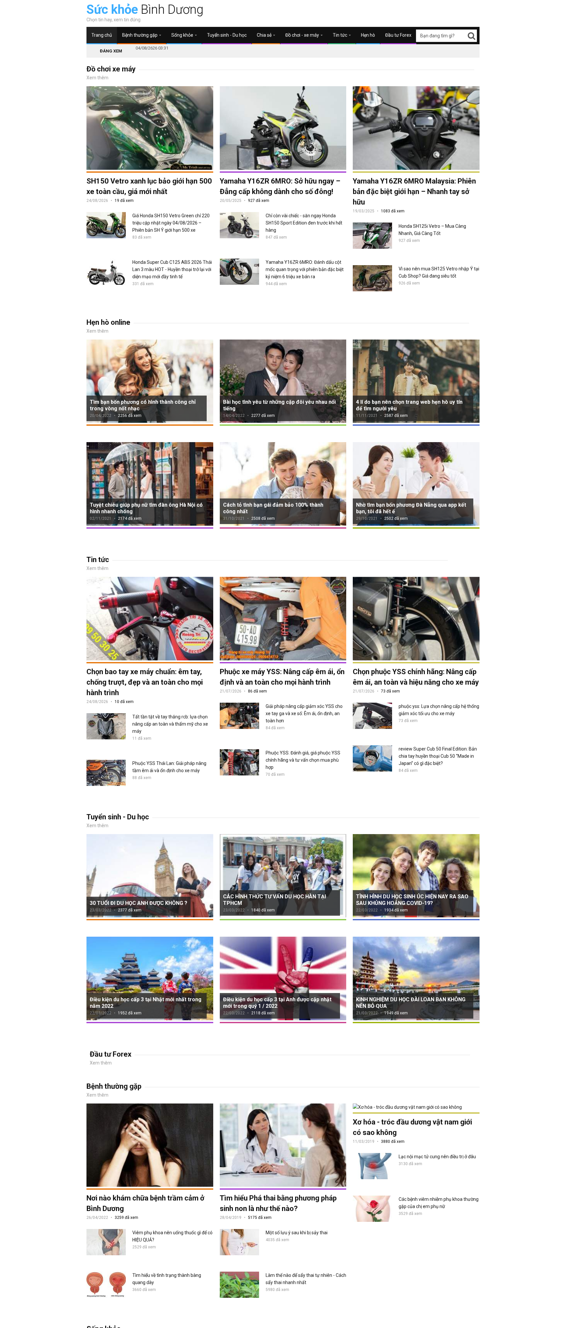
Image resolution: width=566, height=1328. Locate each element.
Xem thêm (97, 77)
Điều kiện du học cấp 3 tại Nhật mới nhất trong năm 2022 (145, 1002)
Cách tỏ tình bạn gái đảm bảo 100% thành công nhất (273, 508)
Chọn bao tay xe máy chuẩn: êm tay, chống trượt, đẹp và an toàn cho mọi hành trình (144, 682)
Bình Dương (144, 9)
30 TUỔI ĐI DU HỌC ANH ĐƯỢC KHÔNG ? (138, 903)
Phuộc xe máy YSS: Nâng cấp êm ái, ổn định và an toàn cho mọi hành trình (282, 677)
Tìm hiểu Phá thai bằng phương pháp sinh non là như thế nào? (278, 1203)
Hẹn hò (368, 35)
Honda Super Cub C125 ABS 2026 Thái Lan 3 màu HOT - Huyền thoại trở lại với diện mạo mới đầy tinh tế (172, 269)
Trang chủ (101, 35)
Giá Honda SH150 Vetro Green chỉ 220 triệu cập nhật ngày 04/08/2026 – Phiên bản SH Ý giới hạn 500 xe (171, 223)
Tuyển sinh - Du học (227, 35)
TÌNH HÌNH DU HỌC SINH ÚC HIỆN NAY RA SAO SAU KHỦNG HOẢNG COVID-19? (412, 899)
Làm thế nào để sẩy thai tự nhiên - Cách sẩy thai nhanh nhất (306, 1279)
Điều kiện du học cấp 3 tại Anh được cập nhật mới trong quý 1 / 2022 (277, 1002)
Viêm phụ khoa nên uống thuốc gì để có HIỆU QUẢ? (172, 1236)
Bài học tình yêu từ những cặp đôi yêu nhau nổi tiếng (279, 405)
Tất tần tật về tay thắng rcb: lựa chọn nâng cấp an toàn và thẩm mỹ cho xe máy (170, 724)
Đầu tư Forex (398, 35)
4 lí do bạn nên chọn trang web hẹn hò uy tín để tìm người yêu (409, 405)
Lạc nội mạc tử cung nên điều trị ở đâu (437, 1156)
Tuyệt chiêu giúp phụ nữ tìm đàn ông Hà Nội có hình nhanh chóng (146, 508)
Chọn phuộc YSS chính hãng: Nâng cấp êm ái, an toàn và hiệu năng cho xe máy (416, 677)
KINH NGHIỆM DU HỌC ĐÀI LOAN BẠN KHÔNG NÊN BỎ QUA (410, 1002)
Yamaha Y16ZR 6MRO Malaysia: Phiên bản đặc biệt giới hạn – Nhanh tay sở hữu (414, 191)
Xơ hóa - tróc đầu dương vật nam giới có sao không (412, 1127)
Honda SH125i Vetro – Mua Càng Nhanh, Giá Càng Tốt (432, 230)
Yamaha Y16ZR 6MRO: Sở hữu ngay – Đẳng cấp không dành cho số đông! (280, 186)
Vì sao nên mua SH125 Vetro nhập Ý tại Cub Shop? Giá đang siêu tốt (439, 272)
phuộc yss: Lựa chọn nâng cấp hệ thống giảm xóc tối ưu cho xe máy (439, 710)
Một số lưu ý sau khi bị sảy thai (297, 1232)
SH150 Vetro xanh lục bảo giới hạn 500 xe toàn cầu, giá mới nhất (149, 186)
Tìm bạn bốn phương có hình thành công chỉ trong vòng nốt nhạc (143, 405)
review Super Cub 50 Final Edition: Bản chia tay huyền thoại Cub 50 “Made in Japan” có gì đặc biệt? (438, 756)
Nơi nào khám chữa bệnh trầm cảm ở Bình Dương (145, 1203)
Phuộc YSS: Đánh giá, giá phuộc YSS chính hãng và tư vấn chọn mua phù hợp (303, 760)
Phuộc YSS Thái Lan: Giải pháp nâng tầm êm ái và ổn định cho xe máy (169, 767)
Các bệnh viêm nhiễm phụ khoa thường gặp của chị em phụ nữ (439, 1203)
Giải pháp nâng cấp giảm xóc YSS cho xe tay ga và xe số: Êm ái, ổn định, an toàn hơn (304, 713)
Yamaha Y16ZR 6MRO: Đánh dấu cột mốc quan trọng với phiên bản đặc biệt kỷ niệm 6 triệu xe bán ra (305, 269)
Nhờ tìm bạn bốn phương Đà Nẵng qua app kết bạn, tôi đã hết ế (411, 508)
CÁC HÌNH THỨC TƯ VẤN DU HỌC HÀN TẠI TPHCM (274, 899)
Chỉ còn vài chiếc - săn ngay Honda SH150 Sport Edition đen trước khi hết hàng (304, 223)
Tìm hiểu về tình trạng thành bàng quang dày (166, 1279)
